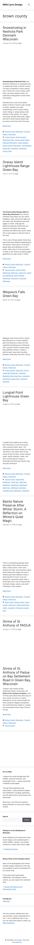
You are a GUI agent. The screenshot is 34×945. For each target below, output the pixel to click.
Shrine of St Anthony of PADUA (17, 623)
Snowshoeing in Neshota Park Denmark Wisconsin (14, 33)
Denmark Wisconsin (10, 143)
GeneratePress (17, 942)
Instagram (6, 901)
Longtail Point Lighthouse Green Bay (16, 396)
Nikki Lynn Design (13, 4)
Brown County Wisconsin (14, 132)
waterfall (22, 373)
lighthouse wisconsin (18, 488)
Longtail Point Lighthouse (12, 491)
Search (26, 820)
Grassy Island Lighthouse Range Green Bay (16, 166)
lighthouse (15, 485)
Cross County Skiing (22, 140)
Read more (7, 126)
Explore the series (11, 849)
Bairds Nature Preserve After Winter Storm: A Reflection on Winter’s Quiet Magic (14, 511)
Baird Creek (9, 602)
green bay (22, 273)
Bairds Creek (19, 602)
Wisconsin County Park (11, 379)
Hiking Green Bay (23, 605)
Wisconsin (12, 134)
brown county (10, 137)
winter (5, 608)
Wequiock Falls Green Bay (14, 294)
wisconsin (14, 148)
